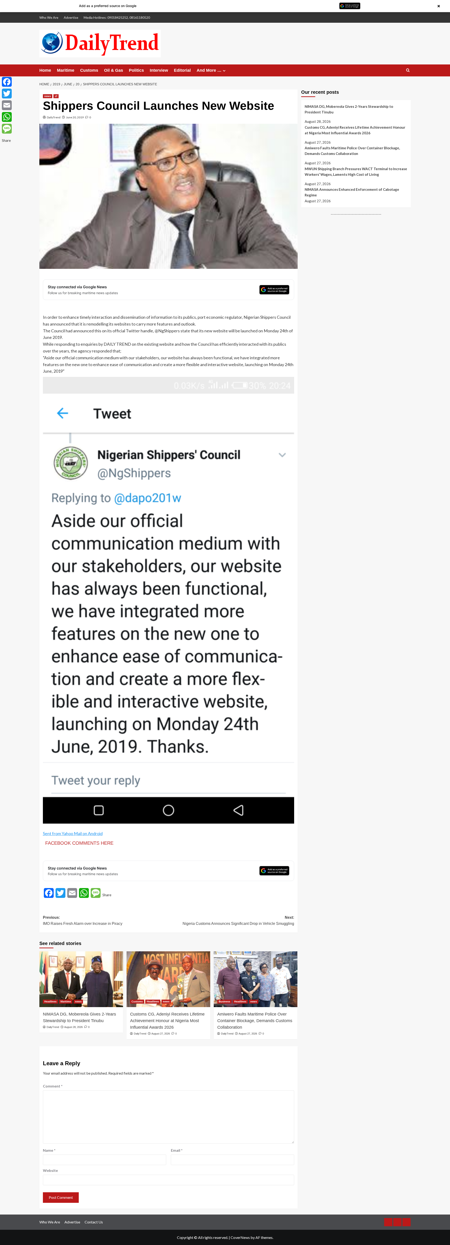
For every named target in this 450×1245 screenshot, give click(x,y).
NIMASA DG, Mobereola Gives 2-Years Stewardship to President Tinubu (79, 1017)
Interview (159, 70)
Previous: (82, 920)
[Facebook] (7, 82)
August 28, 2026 (73, 1027)
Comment (53, 1086)
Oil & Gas (113, 70)
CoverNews (240, 1237)
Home (45, 70)
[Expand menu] (224, 71)
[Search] (408, 70)
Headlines (50, 1001)
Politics (136, 70)
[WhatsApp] (7, 117)
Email (177, 1150)
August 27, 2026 (160, 1033)
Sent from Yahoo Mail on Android (73, 833)
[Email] (7, 105)
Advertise (71, 17)
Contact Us (94, 1222)
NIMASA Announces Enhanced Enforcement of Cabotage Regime (352, 192)
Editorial (182, 70)
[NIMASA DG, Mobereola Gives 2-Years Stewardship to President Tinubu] (81, 979)
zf (56, 96)
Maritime (65, 70)
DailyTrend (53, 117)
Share (106, 894)
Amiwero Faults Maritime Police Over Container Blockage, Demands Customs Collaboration (254, 1021)
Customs (89, 70)
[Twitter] (7, 93)
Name (49, 1150)
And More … (209, 70)
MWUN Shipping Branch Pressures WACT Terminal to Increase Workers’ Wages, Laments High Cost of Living (356, 171)
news (47, 96)
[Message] (7, 129)
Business (224, 1001)
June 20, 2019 (75, 117)
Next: (238, 920)
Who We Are (48, 17)
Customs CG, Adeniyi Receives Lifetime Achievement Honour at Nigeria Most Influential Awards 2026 (167, 1021)
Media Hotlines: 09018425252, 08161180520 (117, 17)
